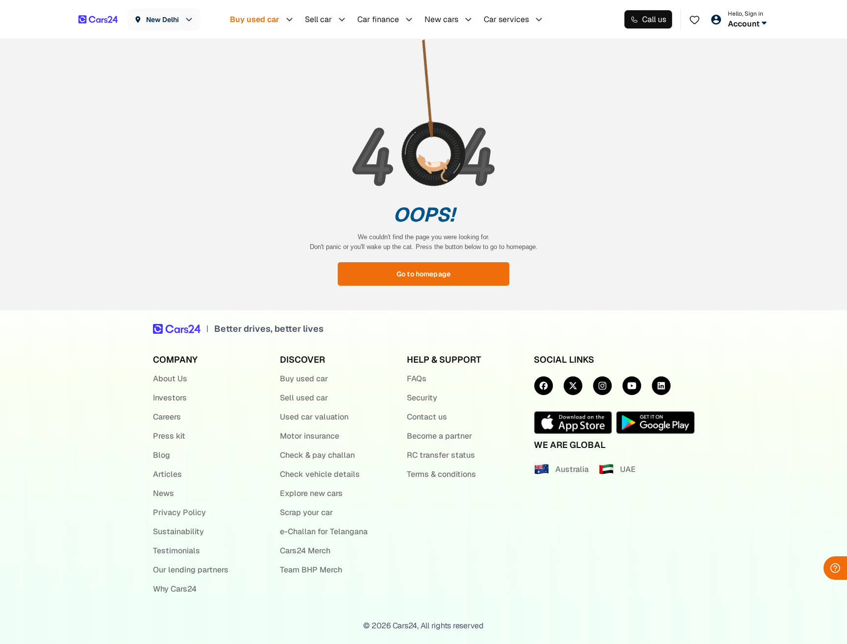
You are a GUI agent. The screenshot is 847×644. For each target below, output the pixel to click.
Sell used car (304, 398)
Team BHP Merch (311, 570)
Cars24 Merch (305, 550)
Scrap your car (306, 512)
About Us (170, 378)
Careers (167, 417)
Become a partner (439, 436)
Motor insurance (309, 436)
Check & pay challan (317, 455)
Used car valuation (314, 417)
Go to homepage (423, 274)
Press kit (169, 436)
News (163, 493)
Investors (170, 398)
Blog (161, 455)
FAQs (416, 378)
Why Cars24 (175, 589)
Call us (654, 19)
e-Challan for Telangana (324, 531)
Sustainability (178, 531)
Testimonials (176, 550)
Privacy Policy (179, 512)
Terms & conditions (441, 474)
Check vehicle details (320, 474)
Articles (167, 474)
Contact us (427, 417)
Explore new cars (311, 493)
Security (422, 398)
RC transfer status (441, 455)
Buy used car (304, 378)
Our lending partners (190, 570)
